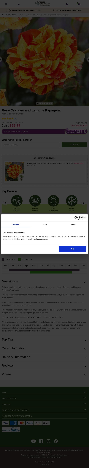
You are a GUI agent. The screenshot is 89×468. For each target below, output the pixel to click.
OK (72, 249)
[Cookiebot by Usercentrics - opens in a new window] (76, 218)
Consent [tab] (15, 224)
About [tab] (73, 224)
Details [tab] (44, 224)
